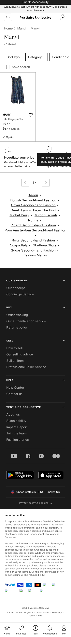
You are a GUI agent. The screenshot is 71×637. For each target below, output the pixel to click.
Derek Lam (19, 210)
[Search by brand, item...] (8, 17)
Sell (10, 340)
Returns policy (17, 327)
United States (43, 612)
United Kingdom (24, 612)
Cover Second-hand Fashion (33, 205)
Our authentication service (26, 321)
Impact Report (16, 427)
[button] (63, 17)
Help (10, 380)
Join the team (16, 433)
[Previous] (25, 182)
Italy (40, 615)
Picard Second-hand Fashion (33, 225)
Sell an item (15, 360)
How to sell (14, 348)
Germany (57, 612)
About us (13, 414)
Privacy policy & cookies (34, 503)
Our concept (15, 287)
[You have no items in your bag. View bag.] (63, 17)
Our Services (17, 280)
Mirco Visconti (46, 215)
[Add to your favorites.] (30, 115)
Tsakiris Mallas (35, 255)
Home (8, 28)
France (10, 612)
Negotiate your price (19, 157)
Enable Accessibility (35, 2)
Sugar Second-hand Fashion (33, 250)
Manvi (21, 28)
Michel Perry (19, 215)
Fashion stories (17, 439)
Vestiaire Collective (23, 407)
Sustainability (16, 420)
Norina (33, 220)
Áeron (33, 195)
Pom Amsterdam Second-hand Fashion (35, 230)
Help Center (15, 387)
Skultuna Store (45, 245)
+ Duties (14, 129)
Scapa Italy (19, 245)
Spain (32, 615)
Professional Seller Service (26, 366)
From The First (44, 210)
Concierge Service (20, 294)
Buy (9, 307)
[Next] (46, 182)
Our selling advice (19, 354)
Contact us (14, 393)
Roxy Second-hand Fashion (33, 240)
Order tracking (17, 314)
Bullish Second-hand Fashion (33, 200)
